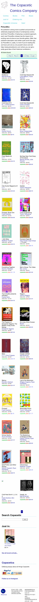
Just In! (5, 19)
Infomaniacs (24, 465)
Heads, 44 (23, 494)
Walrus (4, 380)
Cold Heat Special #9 (27, 75)
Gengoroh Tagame (8, 329)
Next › (28, 56)
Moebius (34, 545)
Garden (22, 186)
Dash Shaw (32, 241)
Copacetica (8, 562)
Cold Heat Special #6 (27, 103)
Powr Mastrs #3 (7, 156)
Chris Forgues (10, 355)
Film (23, 16)
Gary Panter (24, 241)
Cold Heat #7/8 (7, 103)
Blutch (22, 324)
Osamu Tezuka (25, 438)
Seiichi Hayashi (7, 468)
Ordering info (17, 19)
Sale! (23, 23)
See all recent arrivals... (10, 553)
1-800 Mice (5, 239)
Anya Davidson (7, 437)
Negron (22, 294)
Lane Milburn (24, 76)
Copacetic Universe (10, 23)
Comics (6, 16)
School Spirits (6, 435)
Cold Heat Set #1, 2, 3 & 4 (9, 495)
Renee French (6, 131)
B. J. (3, 104)
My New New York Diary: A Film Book (28, 157)
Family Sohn (6, 297)
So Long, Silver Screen (27, 322)
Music (31, 16)
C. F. (3, 158)
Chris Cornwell (25, 104)
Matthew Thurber (7, 241)
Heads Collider (25, 354)
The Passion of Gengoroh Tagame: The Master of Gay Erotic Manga (9, 324)
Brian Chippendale (26, 131)
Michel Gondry (24, 159)
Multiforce (5, 75)
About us (4, 594)
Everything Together (8, 267)
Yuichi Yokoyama (25, 187)
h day (3, 129)
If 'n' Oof (22, 129)
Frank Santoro (9, 104)
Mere (3, 354)
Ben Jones (23, 269)
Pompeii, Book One (8, 212)
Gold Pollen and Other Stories (9, 466)
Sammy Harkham (7, 269)
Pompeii (4, 408)
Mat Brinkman (6, 76)
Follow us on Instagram (10, 579)
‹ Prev (15, 56)
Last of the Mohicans (26, 380)
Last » (33, 56)
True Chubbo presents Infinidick (9, 295)
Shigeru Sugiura (25, 382)
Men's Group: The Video (28, 267)
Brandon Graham (7, 382)
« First (9, 56)
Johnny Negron (25, 295)
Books (15, 16)
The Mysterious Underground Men (26, 436)
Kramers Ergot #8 (25, 239)
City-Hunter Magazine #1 (10, 186)
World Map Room (25, 408)
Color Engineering (26, 212)
